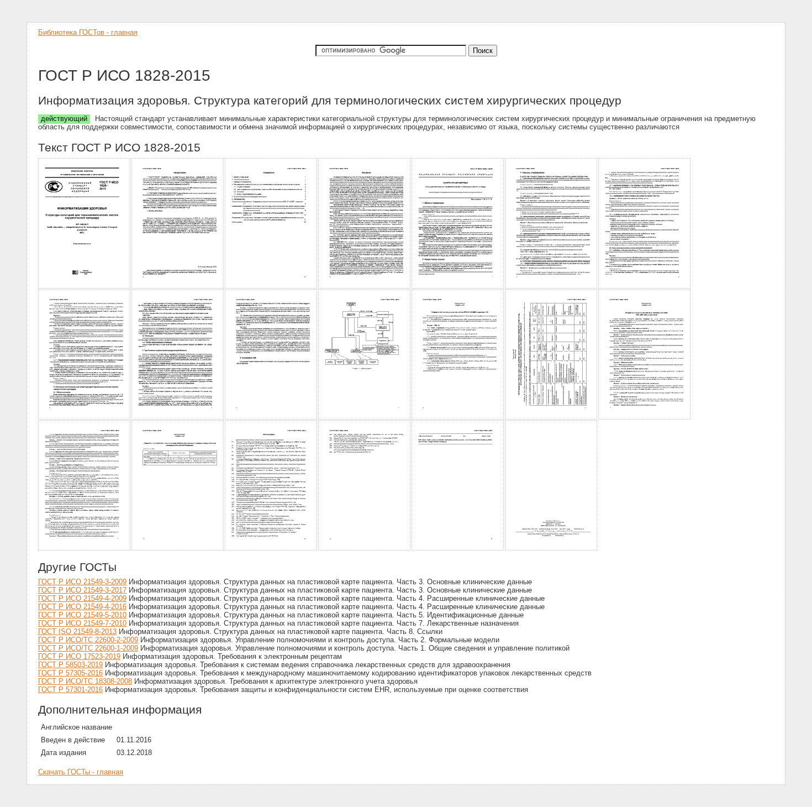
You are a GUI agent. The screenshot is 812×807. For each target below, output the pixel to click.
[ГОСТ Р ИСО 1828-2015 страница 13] (551, 417)
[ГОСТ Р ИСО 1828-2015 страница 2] (178, 286)
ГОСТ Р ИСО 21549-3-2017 (82, 590)
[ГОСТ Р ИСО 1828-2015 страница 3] (271, 286)
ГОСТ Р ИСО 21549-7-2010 (82, 623)
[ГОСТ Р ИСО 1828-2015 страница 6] (551, 286)
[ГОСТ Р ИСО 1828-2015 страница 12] (458, 417)
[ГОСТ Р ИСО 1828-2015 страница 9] (178, 417)
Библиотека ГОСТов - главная (88, 32)
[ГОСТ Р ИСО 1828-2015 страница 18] (365, 548)
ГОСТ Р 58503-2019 (70, 665)
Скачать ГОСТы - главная (80, 772)
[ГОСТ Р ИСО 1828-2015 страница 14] (645, 417)
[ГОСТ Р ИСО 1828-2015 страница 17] (271, 548)
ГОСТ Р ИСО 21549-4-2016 (82, 606)
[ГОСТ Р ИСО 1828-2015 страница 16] (178, 548)
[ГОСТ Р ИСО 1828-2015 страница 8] (84, 417)
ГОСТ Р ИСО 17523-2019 (79, 656)
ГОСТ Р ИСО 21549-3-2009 (82, 582)
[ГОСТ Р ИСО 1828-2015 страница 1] (84, 286)
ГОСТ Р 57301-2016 (70, 689)
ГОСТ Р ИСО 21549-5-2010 (82, 615)
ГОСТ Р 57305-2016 (70, 673)
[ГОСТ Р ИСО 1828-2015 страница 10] (271, 417)
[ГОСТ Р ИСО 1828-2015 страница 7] (645, 286)
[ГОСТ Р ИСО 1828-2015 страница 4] (365, 286)
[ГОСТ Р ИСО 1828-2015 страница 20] (551, 548)
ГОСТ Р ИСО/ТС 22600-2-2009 (88, 640)
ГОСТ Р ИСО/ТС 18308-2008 (85, 681)
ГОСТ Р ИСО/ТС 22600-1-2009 (88, 648)
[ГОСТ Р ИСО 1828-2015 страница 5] (458, 286)
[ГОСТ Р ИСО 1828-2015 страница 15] (84, 548)
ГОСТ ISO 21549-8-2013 (77, 631)
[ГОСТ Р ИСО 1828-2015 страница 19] (458, 548)
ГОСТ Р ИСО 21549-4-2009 (82, 598)
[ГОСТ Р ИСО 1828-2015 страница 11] (365, 417)
